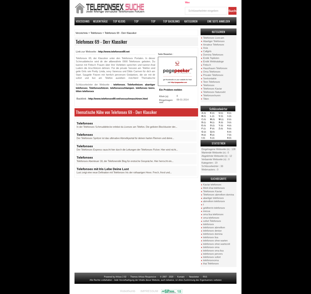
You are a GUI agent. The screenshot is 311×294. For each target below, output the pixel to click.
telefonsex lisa (210, 237)
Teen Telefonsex (211, 82)
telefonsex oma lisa (213, 250)
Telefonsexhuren (211, 95)
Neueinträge (100, 21)
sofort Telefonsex (212, 221)
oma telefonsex (211, 217)
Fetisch (207, 65)
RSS (205, 277)
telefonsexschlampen (122, 88)
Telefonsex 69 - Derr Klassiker (121, 33)
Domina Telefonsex (213, 54)
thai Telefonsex (211, 263)
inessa (206, 211)
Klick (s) (163, 96)
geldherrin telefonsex (214, 208)
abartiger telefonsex (213, 198)
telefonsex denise (212, 230)
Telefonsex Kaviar (212, 88)
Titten (206, 99)
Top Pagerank (153, 22)
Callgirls (207, 51)
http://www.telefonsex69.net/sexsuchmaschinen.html (118, 98)
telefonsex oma (211, 247)
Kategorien (190, 21)
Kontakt (180, 277)
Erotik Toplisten (211, 58)
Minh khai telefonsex (214, 188)
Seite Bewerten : (165, 54)
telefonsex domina (212, 234)
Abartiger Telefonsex (214, 41)
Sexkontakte (209, 78)
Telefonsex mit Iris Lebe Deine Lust (103, 169)
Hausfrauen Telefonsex (215, 68)
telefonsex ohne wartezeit (216, 244)
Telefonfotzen (135, 84)
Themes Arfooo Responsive (143, 277)
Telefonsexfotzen (98, 88)
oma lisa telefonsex (213, 214)
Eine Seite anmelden (218, 21)
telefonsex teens (145, 88)
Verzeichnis (83, 21)
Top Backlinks (171, 21)
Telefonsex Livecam (213, 38)
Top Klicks (119, 21)
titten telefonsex (85, 91)
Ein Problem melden (170, 90)
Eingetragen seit (166, 101)
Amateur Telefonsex (213, 44)
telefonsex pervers (213, 254)
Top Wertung (136, 22)
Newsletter (194, 277)
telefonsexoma (211, 260)
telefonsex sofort (212, 257)
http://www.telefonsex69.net (114, 51)
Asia (205, 48)
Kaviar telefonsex (212, 184)
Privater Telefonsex (213, 75)
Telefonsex (208, 85)
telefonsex (208, 224)
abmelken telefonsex (214, 201)
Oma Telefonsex (211, 71)
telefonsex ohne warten (215, 240)
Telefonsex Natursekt (214, 92)
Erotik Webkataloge (213, 61)
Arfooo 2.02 (120, 277)
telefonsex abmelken (214, 227)
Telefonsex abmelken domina (218, 194)
